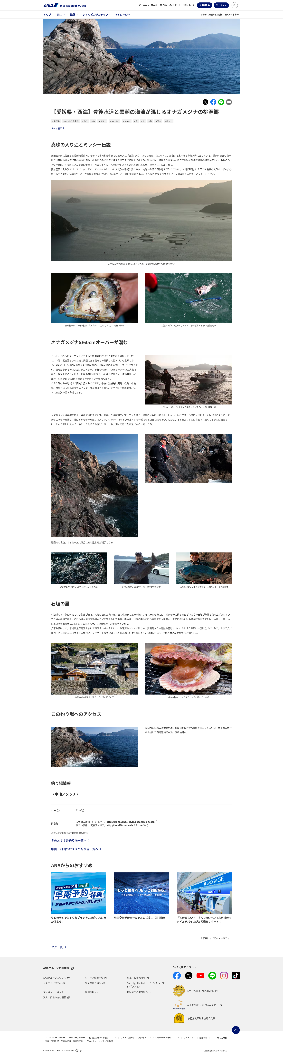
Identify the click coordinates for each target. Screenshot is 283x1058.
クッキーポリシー (77, 1038)
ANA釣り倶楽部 (71, 121)
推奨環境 (142, 1038)
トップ (47, 15)
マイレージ (121, 15)
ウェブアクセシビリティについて (164, 1038)
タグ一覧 (57, 947)
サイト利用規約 (127, 1038)
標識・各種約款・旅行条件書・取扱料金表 (64, 1041)
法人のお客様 (230, 14)
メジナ (103, 121)
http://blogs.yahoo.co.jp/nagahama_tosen (130, 821)
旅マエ (169, 121)
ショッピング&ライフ (95, 15)
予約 (165, 5)
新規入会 (206, 5)
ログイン (222, 5)
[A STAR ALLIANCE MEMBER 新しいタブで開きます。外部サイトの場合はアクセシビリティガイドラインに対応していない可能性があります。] (62, 1050)
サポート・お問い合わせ (183, 5)
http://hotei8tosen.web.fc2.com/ (124, 825)
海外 (72, 15)
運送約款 (203, 1038)
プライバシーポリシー (55, 1038)
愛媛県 (57, 121)
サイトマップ (189, 1038)
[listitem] (205, 102)
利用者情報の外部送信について (102, 1038)
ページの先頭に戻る (236, 1030)
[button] (235, 5)
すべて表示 (56, 128)
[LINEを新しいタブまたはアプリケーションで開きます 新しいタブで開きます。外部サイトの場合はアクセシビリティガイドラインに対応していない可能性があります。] (212, 976)
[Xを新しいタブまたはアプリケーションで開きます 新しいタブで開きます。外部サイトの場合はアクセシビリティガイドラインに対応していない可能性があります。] (189, 976)
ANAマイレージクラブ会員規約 (100, 1041)
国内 (59, 15)
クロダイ (115, 121)
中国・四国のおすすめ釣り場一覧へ (74, 849)
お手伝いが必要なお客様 (211, 14)
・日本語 (150, 5)
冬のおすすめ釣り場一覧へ (68, 840)
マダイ (127, 121)
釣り (86, 121)
